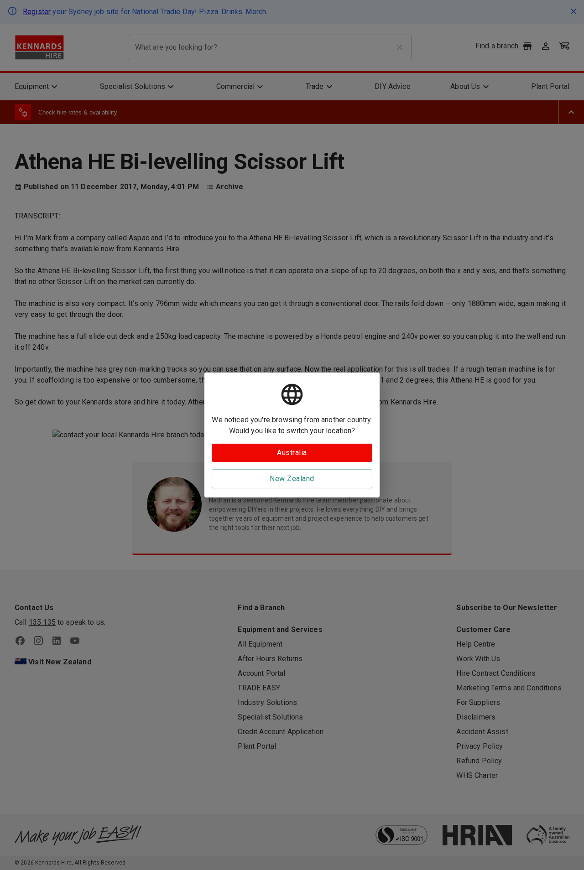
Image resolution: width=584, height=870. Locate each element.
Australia (292, 452)
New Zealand (292, 478)
